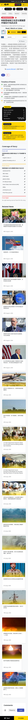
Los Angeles (19, 9)
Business (17, 13)
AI (14, 9)
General (4, 13)
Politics (10, 13)
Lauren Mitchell (11, 69)
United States (8, 9)
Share (23, 41)
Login (25, 4)
